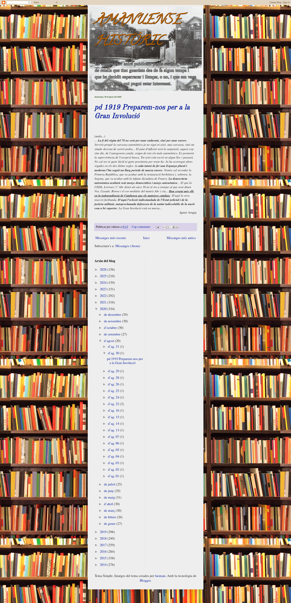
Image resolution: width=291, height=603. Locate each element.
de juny (109, 490)
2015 (103, 558)
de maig (110, 497)
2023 (103, 289)
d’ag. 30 (114, 353)
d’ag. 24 (114, 397)
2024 (103, 282)
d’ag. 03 (114, 463)
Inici (146, 237)
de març (110, 510)
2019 (103, 531)
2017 (103, 545)
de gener (110, 523)
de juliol (110, 484)
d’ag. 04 (114, 456)
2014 (103, 564)
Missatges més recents (110, 237)
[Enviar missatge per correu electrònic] (157, 227)
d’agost (109, 340)
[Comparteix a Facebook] (174, 227)
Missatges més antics (181, 237)
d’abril (109, 504)
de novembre (113, 321)
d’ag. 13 (114, 430)
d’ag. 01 (114, 476)
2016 (103, 551)
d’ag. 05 (114, 449)
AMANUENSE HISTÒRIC (138, 31)
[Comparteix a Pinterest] (177, 227)
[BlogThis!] (167, 227)
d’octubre (111, 327)
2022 (103, 295)
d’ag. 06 (114, 443)
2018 (103, 538)
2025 (103, 276)
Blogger (145, 580)
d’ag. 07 (114, 436)
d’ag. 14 (114, 423)
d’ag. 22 (114, 403)
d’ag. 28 (114, 377)
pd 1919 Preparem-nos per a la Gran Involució (125, 360)
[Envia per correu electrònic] (164, 227)
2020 (103, 308)
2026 (103, 269)
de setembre (112, 334)
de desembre (113, 314)
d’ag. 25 (114, 390)
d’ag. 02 (114, 469)
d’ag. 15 (114, 417)
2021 (103, 302)
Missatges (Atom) (127, 246)
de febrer (110, 517)
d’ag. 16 (114, 410)
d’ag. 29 (114, 371)
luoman (160, 575)
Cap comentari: (141, 227)
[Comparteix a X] (170, 227)
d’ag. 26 (114, 384)
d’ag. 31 (114, 346)
